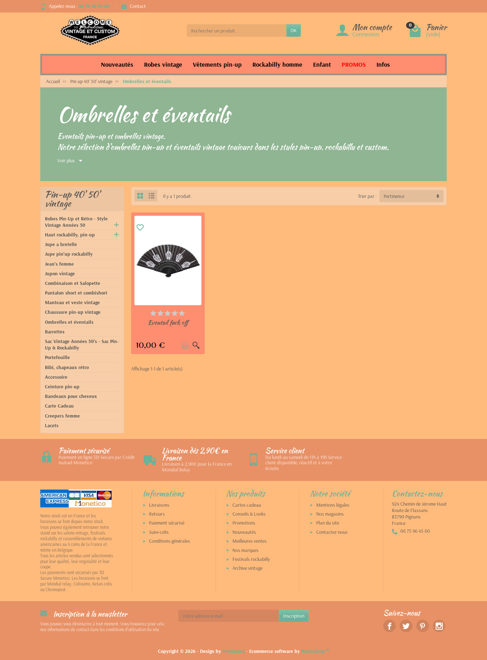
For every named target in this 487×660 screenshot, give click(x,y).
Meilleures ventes (249, 541)
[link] (389, 626)
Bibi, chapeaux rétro (67, 367)
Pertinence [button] (394, 196)
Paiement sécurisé (166, 523)
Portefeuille (57, 357)
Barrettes (55, 331)
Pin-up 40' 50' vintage (72, 199)
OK (294, 30)
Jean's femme (59, 264)
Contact (138, 6)
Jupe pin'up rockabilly (69, 254)
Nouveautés (244, 532)
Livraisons (159, 505)
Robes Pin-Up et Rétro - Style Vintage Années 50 (76, 221)
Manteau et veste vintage (72, 302)
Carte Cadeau (59, 406)
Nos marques (245, 550)
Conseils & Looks (249, 514)
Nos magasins (330, 514)
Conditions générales (169, 541)
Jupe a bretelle (61, 244)
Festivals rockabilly (251, 559)
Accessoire (56, 377)
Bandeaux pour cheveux (71, 396)
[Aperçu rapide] (196, 345)
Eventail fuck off (168, 322)
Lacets (51, 425)
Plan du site (327, 523)
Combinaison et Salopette (72, 283)
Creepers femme (62, 416)
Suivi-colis (159, 532)
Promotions (243, 523)
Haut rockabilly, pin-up (70, 234)
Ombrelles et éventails (69, 322)
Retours (157, 514)
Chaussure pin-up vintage (73, 312)
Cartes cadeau (246, 505)
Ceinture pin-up (62, 386)
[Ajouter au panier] (185, 345)
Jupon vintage (60, 273)
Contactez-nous (332, 532)
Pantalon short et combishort (76, 293)
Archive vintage (247, 568)
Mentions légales (332, 505)
